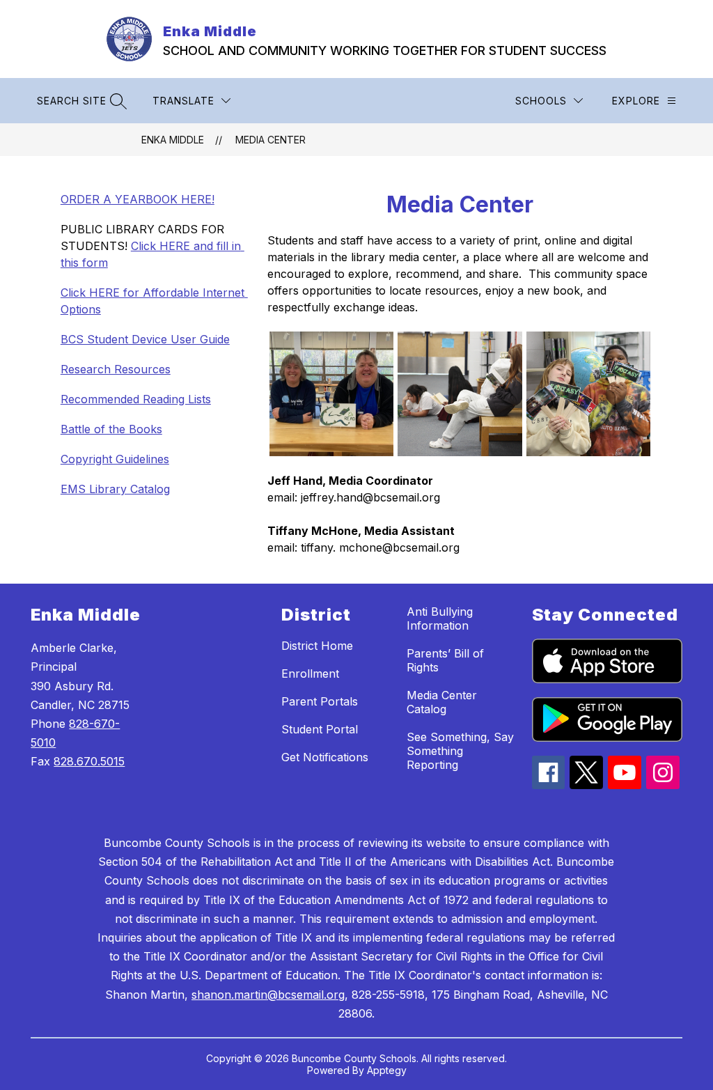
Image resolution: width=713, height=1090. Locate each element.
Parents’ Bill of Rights (445, 660)
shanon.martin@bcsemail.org (268, 995)
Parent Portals (319, 701)
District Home (317, 646)
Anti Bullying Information (440, 618)
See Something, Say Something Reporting (460, 751)
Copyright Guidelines (115, 459)
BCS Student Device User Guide (145, 339)
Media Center (270, 140)
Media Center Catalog (442, 702)
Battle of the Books (111, 429)
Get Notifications (324, 757)
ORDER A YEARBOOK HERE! (137, 199)
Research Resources (116, 369)
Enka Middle (172, 140)
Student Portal (319, 729)
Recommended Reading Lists (136, 399)
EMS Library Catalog (115, 489)
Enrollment (310, 673)
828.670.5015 (89, 761)
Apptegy (387, 1070)
